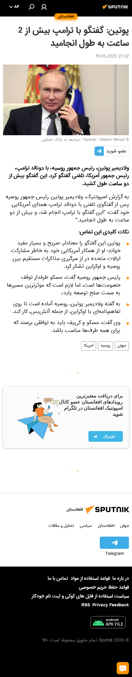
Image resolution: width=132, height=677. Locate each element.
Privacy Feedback (110, 605)
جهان (122, 346)
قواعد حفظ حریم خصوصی (104, 587)
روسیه (105, 346)
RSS (85, 605)
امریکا (88, 346)
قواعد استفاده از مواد (90, 578)
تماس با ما (58, 579)
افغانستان (106, 525)
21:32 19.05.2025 (112, 57)
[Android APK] (108, 623)
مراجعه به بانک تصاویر (61, 140)
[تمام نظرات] (123, 668)
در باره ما (120, 578)
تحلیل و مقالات (61, 525)
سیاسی (86, 525)
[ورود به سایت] (44, 7)
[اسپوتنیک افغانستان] (116, 10)
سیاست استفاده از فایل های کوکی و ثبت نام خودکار (80, 596)
